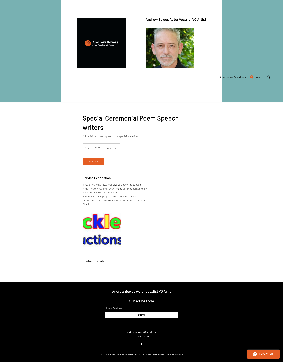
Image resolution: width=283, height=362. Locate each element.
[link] (93, 161)
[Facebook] (141, 344)
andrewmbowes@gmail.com (231, 77)
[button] (268, 77)
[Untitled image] (102, 232)
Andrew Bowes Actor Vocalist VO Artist (176, 19)
